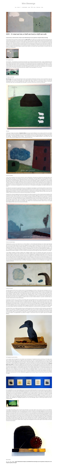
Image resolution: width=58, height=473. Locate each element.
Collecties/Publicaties (24, 7)
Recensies (18, 7)
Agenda (29, 7)
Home (15, 7)
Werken (32, 7)
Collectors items (38, 7)
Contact (42, 7)
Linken (34, 7)
